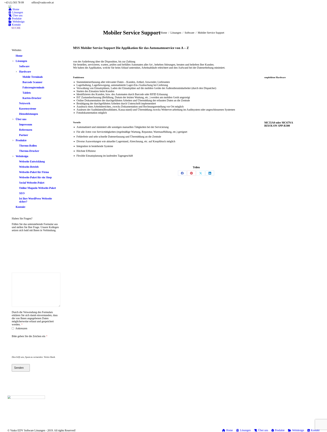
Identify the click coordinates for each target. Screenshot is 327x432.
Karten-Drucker (31, 98)
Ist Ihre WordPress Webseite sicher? (35, 200)
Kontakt (20, 206)
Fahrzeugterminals (33, 87)
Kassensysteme (27, 108)
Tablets (26, 92)
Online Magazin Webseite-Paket (37, 187)
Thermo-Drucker (29, 150)
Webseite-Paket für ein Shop (35, 177)
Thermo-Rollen (28, 145)
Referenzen (25, 129)
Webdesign (22, 156)
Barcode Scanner (32, 82)
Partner (23, 135)
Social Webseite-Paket (31, 182)
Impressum (25, 124)
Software (24, 66)
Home (19, 55)
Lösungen (21, 61)
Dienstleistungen (28, 113)
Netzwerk (24, 103)
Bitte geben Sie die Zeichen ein (29, 336)
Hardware (25, 71)
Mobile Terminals (32, 76)
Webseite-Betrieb (29, 166)
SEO (22, 193)
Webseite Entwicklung (32, 161)
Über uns (21, 119)
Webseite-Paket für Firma (34, 172)
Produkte (21, 140)
